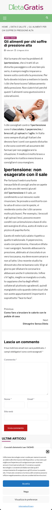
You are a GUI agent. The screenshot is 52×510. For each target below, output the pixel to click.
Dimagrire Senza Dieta (35, 322)
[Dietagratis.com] (26, 6)
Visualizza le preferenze (26, 499)
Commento (10, 359)
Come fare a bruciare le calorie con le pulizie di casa (25, 313)
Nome (8, 399)
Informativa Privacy (26, 506)
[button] (47, 451)
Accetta (26, 483)
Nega (26, 491)
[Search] (47, 17)
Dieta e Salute (10, 38)
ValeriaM (9, 50)
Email (30, 399)
